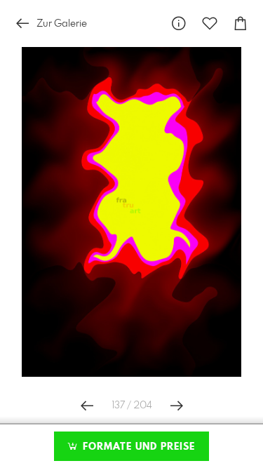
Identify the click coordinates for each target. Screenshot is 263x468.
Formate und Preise (137, 447)
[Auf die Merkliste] (209, 23)
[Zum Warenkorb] (240, 23)
